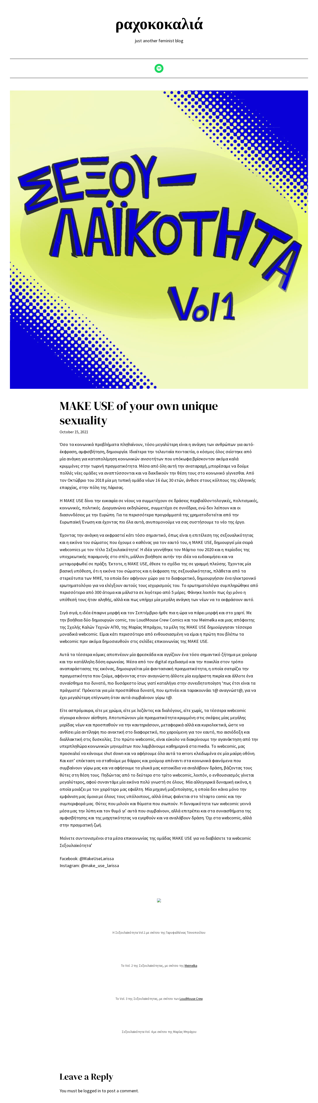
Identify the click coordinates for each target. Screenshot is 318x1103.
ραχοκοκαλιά (159, 23)
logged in (92, 1091)
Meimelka (191, 966)
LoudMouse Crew (191, 999)
